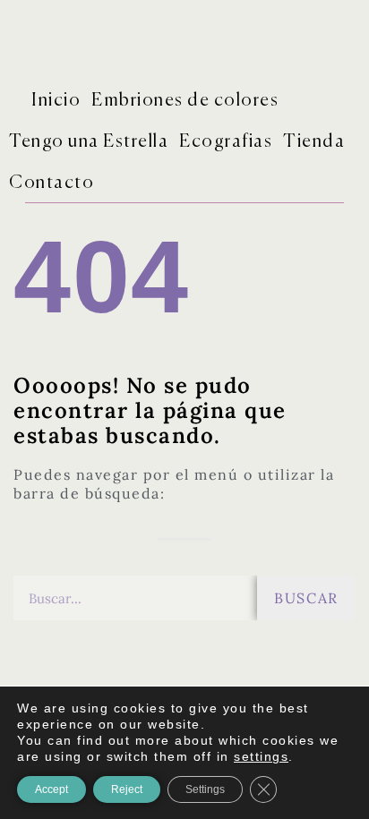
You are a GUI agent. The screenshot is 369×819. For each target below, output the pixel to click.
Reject (126, 789)
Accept (51, 789)
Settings (205, 789)
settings (261, 756)
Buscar (306, 598)
